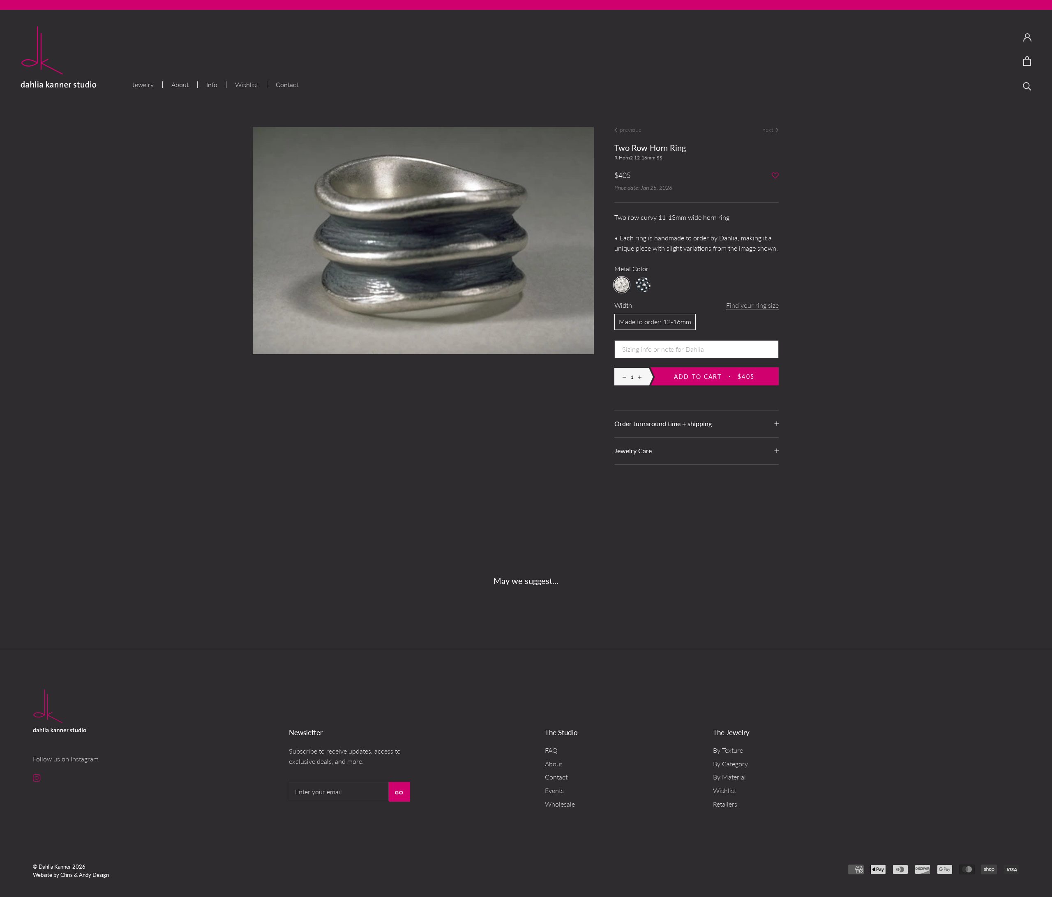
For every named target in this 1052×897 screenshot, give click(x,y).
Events (554, 790)
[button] (775, 176)
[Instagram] (37, 777)
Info (211, 84)
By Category (730, 764)
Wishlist (246, 84)
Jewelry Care (633, 450)
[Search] (1027, 85)
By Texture (728, 750)
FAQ (551, 750)
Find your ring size (752, 305)
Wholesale (560, 804)
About (180, 84)
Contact (287, 84)
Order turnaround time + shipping (663, 423)
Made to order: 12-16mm (655, 321)
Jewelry (143, 84)
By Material (729, 777)
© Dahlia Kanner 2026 (59, 866)
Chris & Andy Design (84, 875)
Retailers (725, 804)
